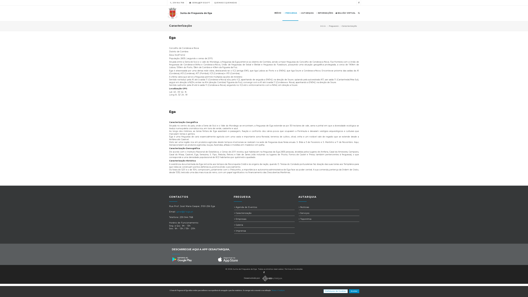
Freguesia (291, 13)
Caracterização (243, 213)
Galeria (239, 225)
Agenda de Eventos (246, 207)
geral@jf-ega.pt (200, 3)
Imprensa (240, 231)
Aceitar (354, 291)
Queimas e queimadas (225, 3)
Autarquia (307, 13)
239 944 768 (178, 3)
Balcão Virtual (346, 13)
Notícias (304, 207)
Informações (325, 13)
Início (323, 26)
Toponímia (305, 219)
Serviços (304, 213)
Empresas (240, 219)
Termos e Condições (294, 269)
